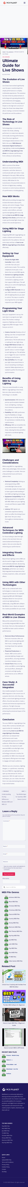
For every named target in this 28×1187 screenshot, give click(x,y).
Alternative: (5, 878)
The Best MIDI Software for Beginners (14, 1005)
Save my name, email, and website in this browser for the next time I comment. (14, 868)
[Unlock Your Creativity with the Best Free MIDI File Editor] (14, 976)
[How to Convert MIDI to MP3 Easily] (14, 1037)
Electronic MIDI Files (7, 1140)
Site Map (4, 1171)
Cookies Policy (6, 1167)
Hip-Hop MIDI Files (7, 1142)
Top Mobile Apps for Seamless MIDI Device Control (21, 795)
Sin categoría (6, 57)
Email (5, 854)
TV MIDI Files (5, 1133)
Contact (4, 1169)
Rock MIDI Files (6, 1128)
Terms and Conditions (7, 1162)
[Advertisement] (14, 20)
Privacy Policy (5, 1164)
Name (5, 846)
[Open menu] (24, 2)
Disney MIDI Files (6, 1138)
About (3, 1157)
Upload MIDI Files (6, 1160)
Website (5, 861)
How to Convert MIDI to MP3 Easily (14, 1048)
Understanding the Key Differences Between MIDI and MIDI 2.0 (7, 797)
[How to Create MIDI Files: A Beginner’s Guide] (14, 1014)
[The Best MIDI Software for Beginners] (14, 996)
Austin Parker (7, 74)
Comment (6, 821)
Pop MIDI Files (6, 1126)
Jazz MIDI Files (5, 1131)
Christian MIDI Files (7, 1135)
